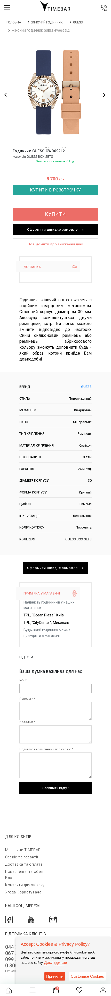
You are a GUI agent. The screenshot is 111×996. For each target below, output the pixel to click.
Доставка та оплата (24, 864)
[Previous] (6, 94)
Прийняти (54, 976)
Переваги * (27, 698)
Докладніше (55, 962)
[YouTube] (31, 919)
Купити (55, 214)
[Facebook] (9, 919)
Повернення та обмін (24, 871)
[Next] (104, 94)
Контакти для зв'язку (25, 885)
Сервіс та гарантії (21, 857)
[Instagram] (53, 919)
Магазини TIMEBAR (23, 850)
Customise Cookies (87, 976)
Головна (13, 22)
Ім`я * (23, 680)
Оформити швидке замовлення (55, 229)
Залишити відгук (55, 788)
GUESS (78, 22)
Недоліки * (27, 722)
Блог (9, 878)
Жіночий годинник (47, 22)
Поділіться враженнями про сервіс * (46, 749)
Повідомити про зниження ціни (55, 244)
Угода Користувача (23, 892)
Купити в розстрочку (55, 190)
